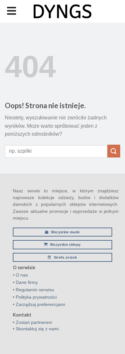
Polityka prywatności (36, 297)
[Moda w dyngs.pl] (62, 11)
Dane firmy (27, 282)
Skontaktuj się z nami (37, 328)
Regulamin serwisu (35, 289)
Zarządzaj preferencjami (40, 304)
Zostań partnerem (34, 322)
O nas (22, 275)
